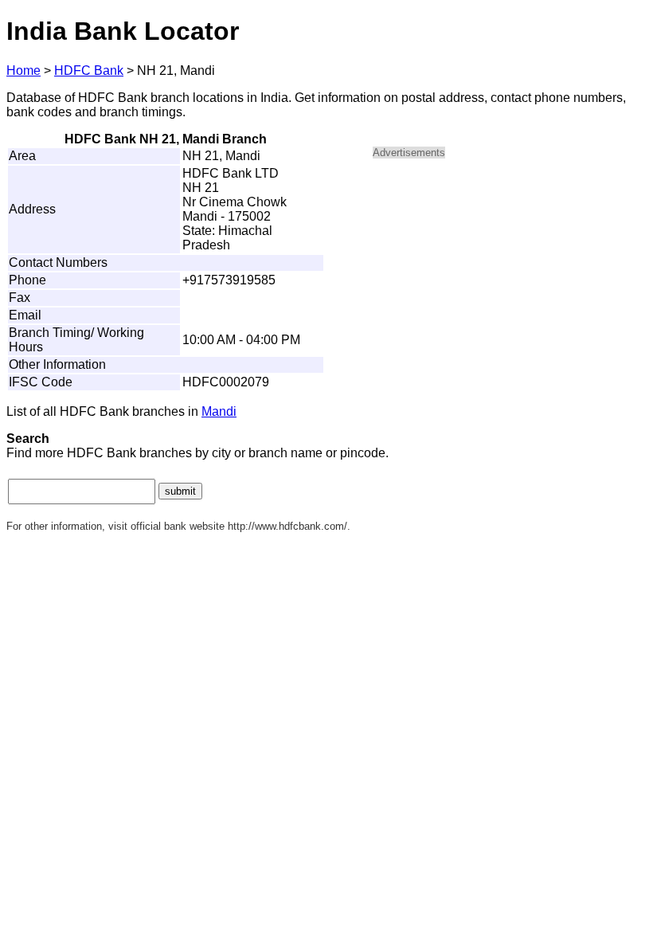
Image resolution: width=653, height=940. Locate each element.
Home (23, 70)
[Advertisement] (508, 283)
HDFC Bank (88, 70)
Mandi (219, 411)
